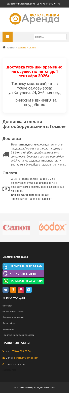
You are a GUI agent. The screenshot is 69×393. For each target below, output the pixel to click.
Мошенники (8, 329)
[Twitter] (13, 290)
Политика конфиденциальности (18, 335)
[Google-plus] (29, 290)
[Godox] (52, 228)
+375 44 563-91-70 (50, 3)
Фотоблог (7, 305)
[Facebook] (6, 290)
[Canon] (16, 228)
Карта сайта (9, 323)
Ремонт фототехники (13, 317)
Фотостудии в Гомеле (13, 311)
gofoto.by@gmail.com (22, 3)
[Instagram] (21, 290)
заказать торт (9, 369)
